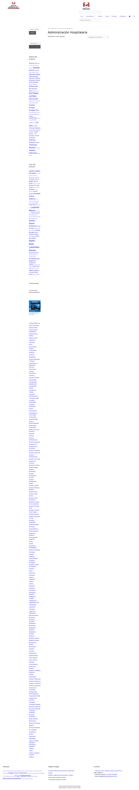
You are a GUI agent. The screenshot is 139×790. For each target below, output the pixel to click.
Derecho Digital (33, 467)
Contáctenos (123, 16)
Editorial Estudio (35, 102)
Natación (31, 649)
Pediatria (31, 662)
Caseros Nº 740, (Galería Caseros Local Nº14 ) (108, 770)
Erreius (32, 105)
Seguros (31, 725)
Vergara (38, 153)
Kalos (34, 122)
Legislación (32, 607)
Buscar (32, 32)
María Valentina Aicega (33, 218)
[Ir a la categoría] (35, 47)
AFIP (16, 770)
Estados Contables (34, 550)
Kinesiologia (32, 604)
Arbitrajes (26, 770)
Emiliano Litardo (36, 187)
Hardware (32, 575)
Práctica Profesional (35, 679)
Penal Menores (33, 664)
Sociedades (32, 732)
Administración (33, 327)
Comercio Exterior (34, 377)
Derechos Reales (34, 524)
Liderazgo (32, 609)
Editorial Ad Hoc (36, 91)
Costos (31, 408)
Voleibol (31, 757)
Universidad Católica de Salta (57, 777)
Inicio (82, 16)
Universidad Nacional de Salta (57, 779)
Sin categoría (33, 729)
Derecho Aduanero (34, 442)
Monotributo (32, 646)
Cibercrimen (32, 369)
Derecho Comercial (34, 450)
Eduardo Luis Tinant (36, 183)
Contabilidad (32, 380)
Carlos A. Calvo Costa (33, 175)
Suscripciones (89, 16)
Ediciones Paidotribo (33, 84)
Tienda (107, 16)
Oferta (22, 778)
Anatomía (32, 342)
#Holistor (4, 770)
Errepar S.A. (34, 110)
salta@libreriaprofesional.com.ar (107, 776)
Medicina (54, 28)
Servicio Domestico (34, 727)
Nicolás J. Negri (37, 228)
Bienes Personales (38, 770)
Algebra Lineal (33, 338)
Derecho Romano (34, 514)
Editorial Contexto (32, 101)
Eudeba (31, 116)
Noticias (100, 16)
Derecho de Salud (34, 465)
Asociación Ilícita (32, 770)
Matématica (32, 625)
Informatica (32, 590)
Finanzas (31, 568)
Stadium (37, 142)
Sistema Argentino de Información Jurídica (60, 775)
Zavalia (30, 155)
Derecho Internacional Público (32, 481)
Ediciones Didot (34, 74)
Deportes (31, 433)
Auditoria (31, 355)
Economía (32, 526)
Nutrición (31, 651)
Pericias (31, 674)
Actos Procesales (34, 325)
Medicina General (34, 638)
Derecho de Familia (34, 459)
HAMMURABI (32, 118)
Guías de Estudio (34, 776)
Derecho (31, 436)
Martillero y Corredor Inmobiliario (32, 621)
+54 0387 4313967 (111, 774)
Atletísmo (31, 352)
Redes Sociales (33, 718)
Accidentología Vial (34, 323)
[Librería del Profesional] (86, 6)
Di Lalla (36, 72)
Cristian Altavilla (32, 72)
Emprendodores (33, 531)
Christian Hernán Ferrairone (34, 177)
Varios (31, 750)
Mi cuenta (114, 16)
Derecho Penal (33, 492)
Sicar (25, 778)
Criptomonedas (33, 419)
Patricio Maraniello (32, 236)
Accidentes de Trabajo (11, 770)
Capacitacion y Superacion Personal (33, 365)
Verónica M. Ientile (35, 274)
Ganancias (32, 573)
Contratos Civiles (34, 398)
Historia (31, 581)
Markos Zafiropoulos (36, 216)
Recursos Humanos (34, 706)
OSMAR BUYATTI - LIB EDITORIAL (33, 133)
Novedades (16, 778)
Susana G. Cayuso (35, 268)
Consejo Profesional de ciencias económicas (61, 770)
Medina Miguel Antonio (32, 223)
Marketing (32, 617)
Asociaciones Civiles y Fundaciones (33, 348)
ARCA (30, 344)
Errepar (32, 108)
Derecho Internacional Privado (32, 475)
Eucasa (38, 114)
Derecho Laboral (34, 485)
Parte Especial (33, 657)
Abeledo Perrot (33, 63)
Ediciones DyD (33, 76)
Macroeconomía (33, 615)
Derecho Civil (33, 444)
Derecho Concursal (34, 452)
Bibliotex (32, 70)
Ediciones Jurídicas (34, 78)
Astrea (36, 67)
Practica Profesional (35, 681)
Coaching (31, 375)
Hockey (31, 583)
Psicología (32, 702)
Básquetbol (32, 357)
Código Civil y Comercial (17, 773)
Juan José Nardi (32, 203)
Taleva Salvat (34, 270)
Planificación (32, 677)
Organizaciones (33, 655)
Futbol (31, 571)
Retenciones (32, 721)
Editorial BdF (33, 99)
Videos (31, 778)
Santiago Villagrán (32, 256)
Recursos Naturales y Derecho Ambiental (34, 710)
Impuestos (32, 586)
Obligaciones (32, 653)
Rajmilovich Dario (34, 253)
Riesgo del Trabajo (34, 723)
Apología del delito (20, 770)
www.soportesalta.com (71, 787)
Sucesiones (32, 736)
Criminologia (32, 417)
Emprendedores (33, 529)
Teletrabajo (32, 738)
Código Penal (29, 773)
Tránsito (31, 748)
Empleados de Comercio (9, 776)
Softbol (31, 734)
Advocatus (33, 65)
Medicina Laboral (34, 640)
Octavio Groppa (32, 230)
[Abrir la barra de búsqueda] (134, 16)
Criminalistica (33, 411)
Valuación (28, 778)
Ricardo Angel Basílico (33, 254)
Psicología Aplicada (34, 704)
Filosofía (31, 554)
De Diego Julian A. (34, 179)
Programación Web (34, 696)
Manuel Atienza (35, 213)
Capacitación (5, 773)
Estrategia (32, 552)
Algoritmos (32, 340)
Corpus (37, 70)
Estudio (35, 114)
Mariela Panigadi (32, 214)
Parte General (33, 660)
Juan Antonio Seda (35, 201)
